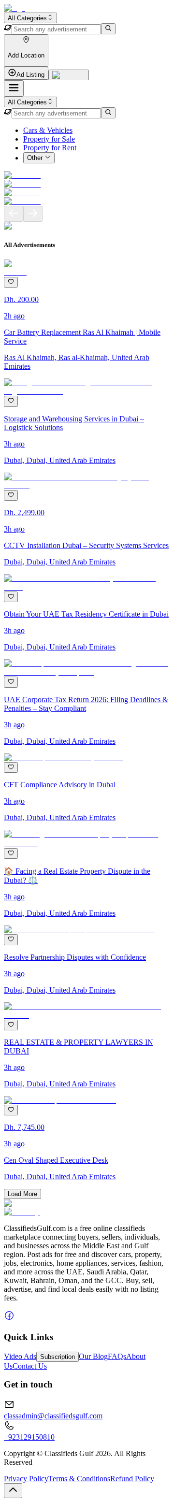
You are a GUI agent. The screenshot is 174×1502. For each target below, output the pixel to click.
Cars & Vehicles (47, 130)
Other (35, 158)
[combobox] (30, 18)
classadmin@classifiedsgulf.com (53, 1416)
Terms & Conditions (79, 1478)
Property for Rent (49, 148)
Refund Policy (132, 1478)
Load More (22, 1194)
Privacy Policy (26, 1478)
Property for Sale (49, 139)
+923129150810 (29, 1437)
